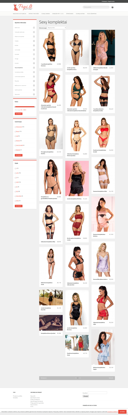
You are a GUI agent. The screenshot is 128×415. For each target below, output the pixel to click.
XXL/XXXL (18, 196)
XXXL (17, 200)
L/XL (17, 173)
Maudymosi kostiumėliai (19, 13)
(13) (18, 131)
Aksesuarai (24, 94)
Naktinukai (24, 27)
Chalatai (24, 41)
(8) (18, 191)
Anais (17, 131)
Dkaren (18, 140)
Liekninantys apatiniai (24, 76)
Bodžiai (24, 45)
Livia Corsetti (19, 145)
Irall (17, 136)
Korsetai (24, 63)
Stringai (24, 59)
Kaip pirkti (32, 396)
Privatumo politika (17, 396)
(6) (17, 187)
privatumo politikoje (112, 412)
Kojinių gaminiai (46, 13)
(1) (19, 150)
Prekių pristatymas (35, 399)
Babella (18, 150)
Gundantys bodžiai (24, 72)
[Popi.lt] (22, 7)
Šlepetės (24, 81)
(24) (20, 127)
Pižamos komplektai (24, 36)
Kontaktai (15, 398)
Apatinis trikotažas (34, 13)
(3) (17, 168)
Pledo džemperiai (91, 13)
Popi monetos (34, 405)
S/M (17, 182)
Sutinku (122, 412)
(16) (18, 182)
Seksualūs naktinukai (24, 32)
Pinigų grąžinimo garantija (37, 403)
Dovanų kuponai (80, 13)
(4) (19, 140)
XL (16, 187)
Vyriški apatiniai (24, 90)
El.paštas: (85, 393)
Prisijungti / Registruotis (108, 1)
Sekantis (111, 378)
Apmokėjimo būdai (35, 398)
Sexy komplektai (24, 67)
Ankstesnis (44, 378)
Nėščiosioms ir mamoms (24, 85)
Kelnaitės (25, 54)
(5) (18, 136)
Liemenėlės (24, 50)
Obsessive (19, 127)
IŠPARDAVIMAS (69, 13)
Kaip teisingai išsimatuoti (36, 401)
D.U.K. (31, 406)
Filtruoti (18, 114)
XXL (17, 191)
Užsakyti (85, 396)
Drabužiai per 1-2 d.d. (58, 13)
